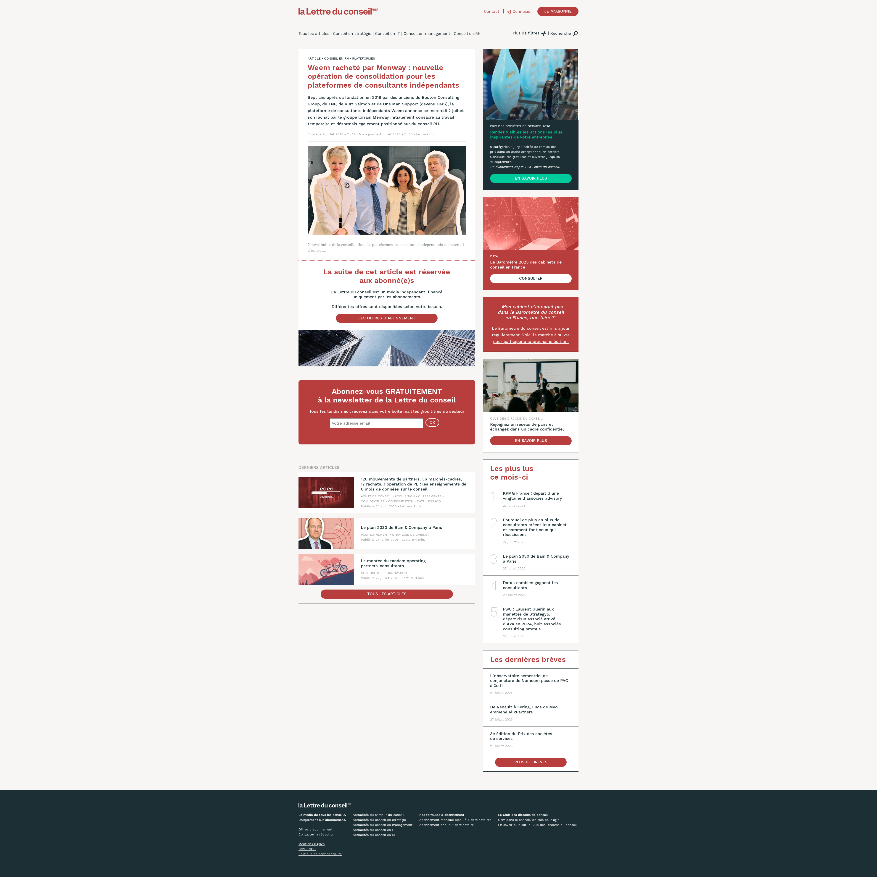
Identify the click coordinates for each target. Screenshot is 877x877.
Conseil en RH (336, 58)
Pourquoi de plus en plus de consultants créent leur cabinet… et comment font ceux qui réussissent (537, 527)
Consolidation (400, 501)
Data (420, 501)
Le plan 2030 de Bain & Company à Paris (401, 527)
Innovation (397, 573)
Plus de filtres (526, 33)
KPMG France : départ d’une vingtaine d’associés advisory (532, 496)
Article (314, 58)
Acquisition (405, 496)
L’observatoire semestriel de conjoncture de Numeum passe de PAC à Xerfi (529, 680)
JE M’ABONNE (558, 11)
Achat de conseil (376, 496)
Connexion (522, 11)
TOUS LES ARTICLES (387, 594)
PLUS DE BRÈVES (530, 762)
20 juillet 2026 (514, 595)
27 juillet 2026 (387, 539)
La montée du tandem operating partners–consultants (393, 563)
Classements (429, 496)
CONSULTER (530, 278)
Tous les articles (313, 33)
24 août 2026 (386, 506)
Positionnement (375, 534)
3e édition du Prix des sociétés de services (521, 736)
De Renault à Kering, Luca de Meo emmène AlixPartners (524, 709)
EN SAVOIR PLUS (531, 178)
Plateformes (363, 58)
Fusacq (434, 501)
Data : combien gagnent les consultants (530, 585)
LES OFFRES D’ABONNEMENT (386, 318)
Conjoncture (373, 501)
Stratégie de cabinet (410, 534)
